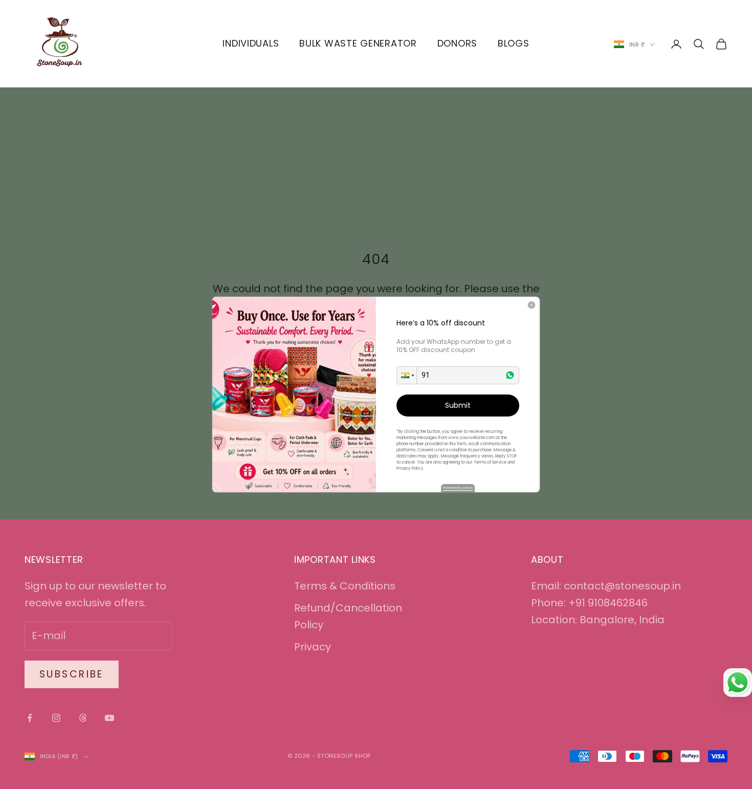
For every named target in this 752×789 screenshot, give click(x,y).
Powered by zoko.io (458, 488)
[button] (406, 375)
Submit (458, 405)
